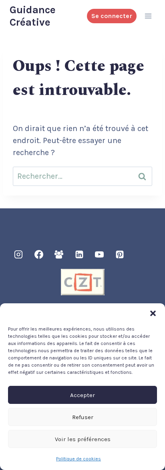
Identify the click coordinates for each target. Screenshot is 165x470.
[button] (153, 313)
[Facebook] (39, 254)
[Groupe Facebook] (59, 254)
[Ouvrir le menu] (148, 16)
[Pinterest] (120, 254)
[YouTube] (99, 254)
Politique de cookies (78, 459)
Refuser (82, 417)
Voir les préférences (83, 439)
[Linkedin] (79, 254)
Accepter (82, 395)
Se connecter (111, 16)
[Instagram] (18, 254)
